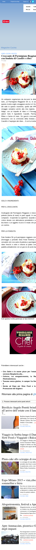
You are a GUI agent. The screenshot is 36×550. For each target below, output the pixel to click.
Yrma (4, 60)
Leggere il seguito (28, 515)
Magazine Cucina (8, 47)
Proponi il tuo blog (15, 1)
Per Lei (28, 9)
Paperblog (11, 8)
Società (28, 6)
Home (3, 1)
